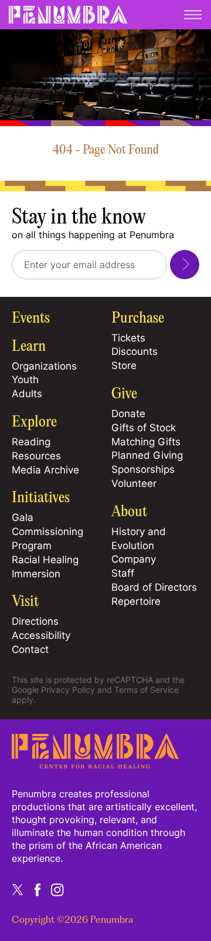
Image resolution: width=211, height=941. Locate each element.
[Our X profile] (18, 889)
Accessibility (41, 635)
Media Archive (45, 470)
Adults (27, 394)
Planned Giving (147, 455)
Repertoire (136, 601)
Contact (30, 649)
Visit (25, 602)
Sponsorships (143, 469)
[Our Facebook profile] (37, 889)
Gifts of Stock (143, 428)
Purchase (137, 318)
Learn (29, 347)
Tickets (128, 338)
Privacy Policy (68, 690)
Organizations (44, 366)
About (129, 512)
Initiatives (41, 498)
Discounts (134, 351)
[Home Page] (95, 765)
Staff (122, 573)
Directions (35, 621)
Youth (25, 379)
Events (31, 318)
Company (133, 559)
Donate (128, 413)
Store (124, 365)
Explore (34, 422)
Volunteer (133, 483)
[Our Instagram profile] (57, 889)
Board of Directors (154, 587)
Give (124, 394)
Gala (22, 517)
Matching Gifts (146, 442)
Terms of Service (146, 690)
